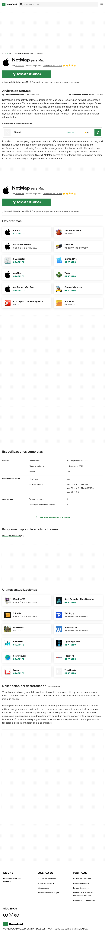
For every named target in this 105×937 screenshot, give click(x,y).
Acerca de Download (47, 879)
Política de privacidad (82, 879)
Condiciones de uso (81, 883)
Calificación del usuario (52, 65)
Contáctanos (43, 888)
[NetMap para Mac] (6, 62)
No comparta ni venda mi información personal (83, 894)
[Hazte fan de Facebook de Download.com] (5, 915)
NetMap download (11, 535)
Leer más (99, 95)
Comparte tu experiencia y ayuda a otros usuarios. (55, 82)
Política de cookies (81, 888)
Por (18, 65)
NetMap (28, 60)
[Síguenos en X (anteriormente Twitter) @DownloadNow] (11, 915)
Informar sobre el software (55, 517)
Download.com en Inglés (48, 893)
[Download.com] (9, 4)
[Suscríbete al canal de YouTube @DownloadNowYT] (16, 915)
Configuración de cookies (84, 900)
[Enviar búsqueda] (21, 4)
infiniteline (55, 686)
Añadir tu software (46, 883)
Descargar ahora (29, 74)
